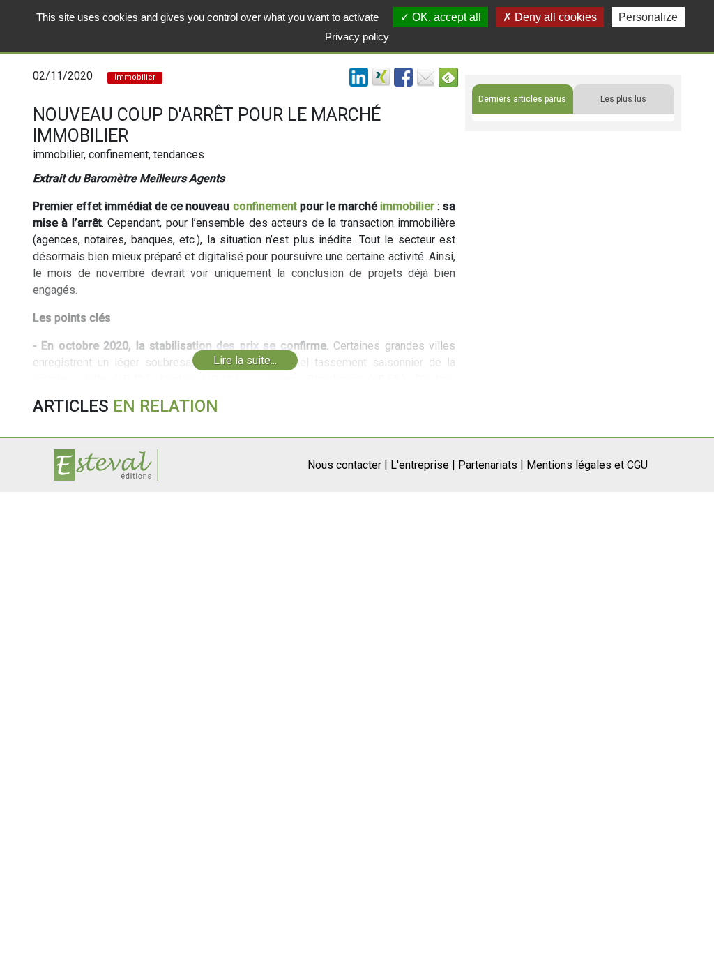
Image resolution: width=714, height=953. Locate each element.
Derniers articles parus (522, 99)
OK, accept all (445, 17)
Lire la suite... (245, 360)
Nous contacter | (347, 465)
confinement (265, 206)
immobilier (407, 206)
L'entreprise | (422, 465)
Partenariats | (491, 465)
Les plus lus (623, 99)
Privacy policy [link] (357, 37)
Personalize (648, 17)
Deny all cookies (554, 17)
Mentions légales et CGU (587, 465)
